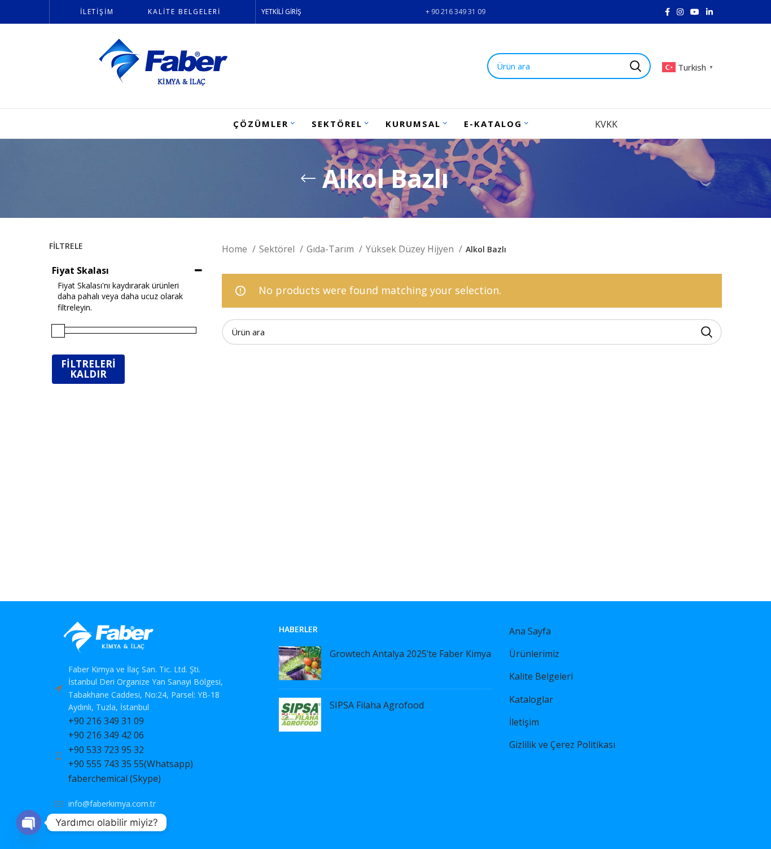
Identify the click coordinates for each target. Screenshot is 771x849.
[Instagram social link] (680, 12)
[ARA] (707, 332)
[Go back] (308, 178)
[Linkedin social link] (709, 12)
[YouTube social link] (695, 12)
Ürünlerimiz (534, 653)
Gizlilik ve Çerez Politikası (562, 744)
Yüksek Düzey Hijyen (411, 249)
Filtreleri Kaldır (88, 368)
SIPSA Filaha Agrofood (377, 705)
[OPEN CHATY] (28, 822)
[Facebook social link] (667, 12)
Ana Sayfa (530, 631)
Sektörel (278, 249)
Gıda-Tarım (331, 249)
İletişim (524, 722)
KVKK (606, 124)
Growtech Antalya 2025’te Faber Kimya (410, 653)
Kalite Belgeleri (541, 676)
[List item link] (155, 756)
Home (235, 249)
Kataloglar (531, 699)
